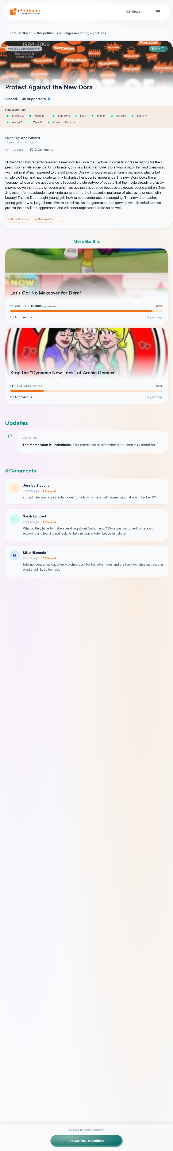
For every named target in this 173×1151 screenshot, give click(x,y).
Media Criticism (18, 219)
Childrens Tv (44, 219)
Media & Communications (24, 48)
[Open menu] (158, 11)
